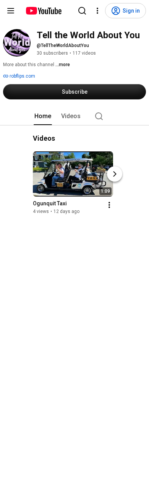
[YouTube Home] (43, 10)
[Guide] (10, 10)
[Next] (114, 174)
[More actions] (109, 205)
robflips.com (21, 76)
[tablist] (74, 116)
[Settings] (97, 10)
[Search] (82, 10)
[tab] (43, 116)
